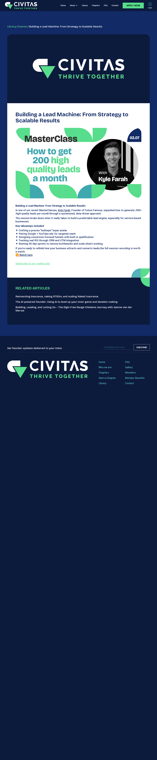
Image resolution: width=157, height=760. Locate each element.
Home (102, 362)
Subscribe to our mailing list (33, 263)
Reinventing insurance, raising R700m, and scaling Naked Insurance (57, 296)
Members (130, 372)
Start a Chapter (107, 378)
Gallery (129, 367)
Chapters (104, 372)
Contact (129, 383)
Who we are (105, 367)
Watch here (26, 254)
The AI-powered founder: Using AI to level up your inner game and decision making (67, 301)
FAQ (127, 362)
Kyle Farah (64, 210)
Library (11, 26)
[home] (21, 5)
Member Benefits (135, 378)
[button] (74, 5)
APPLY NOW (133, 5)
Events (22, 26)
